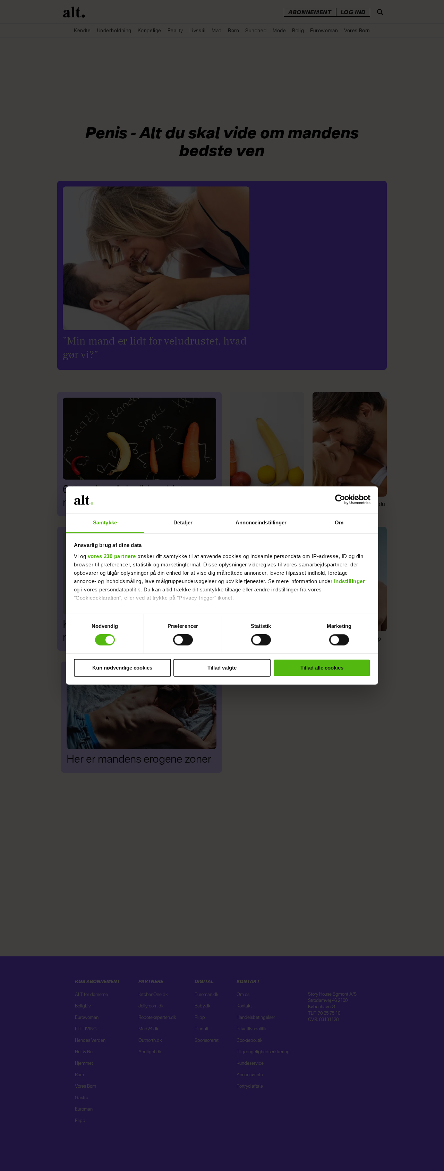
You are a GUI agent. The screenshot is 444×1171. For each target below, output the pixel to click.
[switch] (183, 640)
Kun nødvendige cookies (122, 668)
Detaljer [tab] (183, 522)
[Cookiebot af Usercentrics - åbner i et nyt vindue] (340, 500)
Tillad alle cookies (321, 668)
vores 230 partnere (112, 556)
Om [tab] (339, 522)
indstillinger (349, 581)
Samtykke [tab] (105, 522)
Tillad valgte (222, 668)
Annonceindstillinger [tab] (261, 522)
